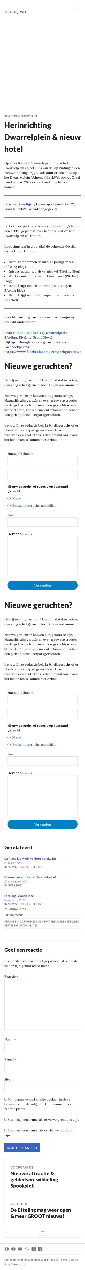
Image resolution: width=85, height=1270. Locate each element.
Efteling (10, 337)
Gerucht (20, 534)
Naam (10, 1039)
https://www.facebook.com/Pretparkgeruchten (43, 352)
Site (7, 1079)
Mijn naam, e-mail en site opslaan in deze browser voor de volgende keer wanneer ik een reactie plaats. (40, 1104)
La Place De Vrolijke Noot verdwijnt (30, 858)
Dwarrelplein (56, 333)
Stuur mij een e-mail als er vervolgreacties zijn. (43, 1120)
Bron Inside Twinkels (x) (24, 333)
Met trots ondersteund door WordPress (29, 1259)
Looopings (61, 226)
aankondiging (24, 204)
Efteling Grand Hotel (35, 337)
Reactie (11, 976)
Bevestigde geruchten (20, 116)
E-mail (10, 1059)
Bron (11, 515)
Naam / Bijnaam (20, 454)
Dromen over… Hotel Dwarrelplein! (30, 877)
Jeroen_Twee (15, 12)
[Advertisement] (42, 62)
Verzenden (42, 585)
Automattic (18, 1264)
